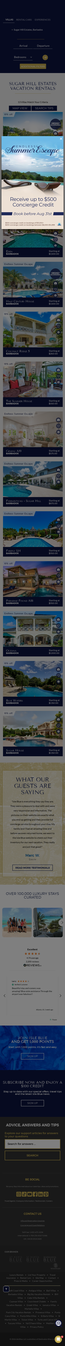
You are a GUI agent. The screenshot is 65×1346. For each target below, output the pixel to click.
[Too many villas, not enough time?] (58, 1324)
